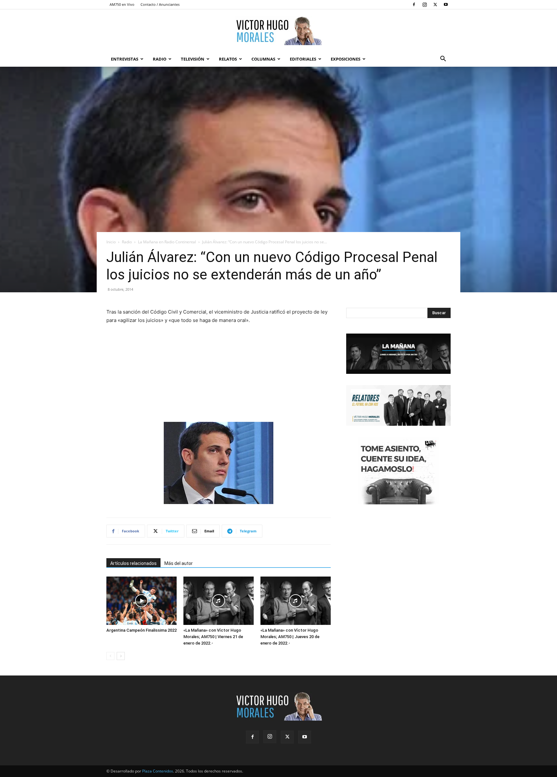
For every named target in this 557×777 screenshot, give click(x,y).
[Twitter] (435, 4)
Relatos (228, 59)
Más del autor (178, 563)
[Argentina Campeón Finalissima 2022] (141, 601)
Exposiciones (345, 59)
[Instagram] (424, 4)
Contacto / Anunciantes (160, 4)
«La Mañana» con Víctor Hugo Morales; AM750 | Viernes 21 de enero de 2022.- (213, 637)
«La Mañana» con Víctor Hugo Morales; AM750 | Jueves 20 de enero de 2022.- (289, 637)
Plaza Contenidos (157, 771)
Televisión (192, 59)
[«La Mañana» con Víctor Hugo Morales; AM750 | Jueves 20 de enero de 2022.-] (295, 601)
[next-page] (121, 656)
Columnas (263, 59)
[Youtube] (446, 4)
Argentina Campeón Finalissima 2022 (141, 630)
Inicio (111, 242)
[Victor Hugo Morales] (278, 30)
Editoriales (303, 59)
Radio (159, 59)
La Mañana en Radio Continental (167, 242)
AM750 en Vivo (122, 4)
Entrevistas (124, 59)
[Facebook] (414, 4)
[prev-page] (110, 656)
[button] (443, 59)
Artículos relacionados (133, 563)
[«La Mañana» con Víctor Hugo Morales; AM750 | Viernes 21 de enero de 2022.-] (218, 601)
